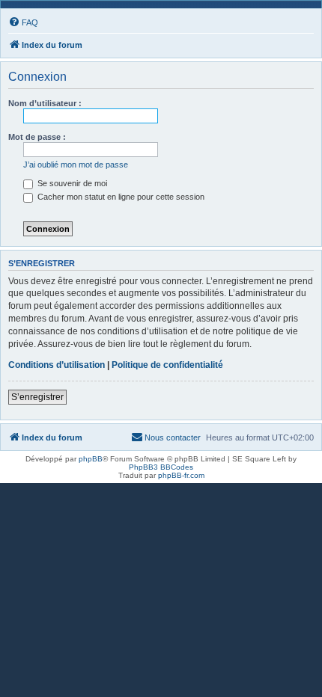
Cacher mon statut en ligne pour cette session (119, 196)
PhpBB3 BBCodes (161, 467)
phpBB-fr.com (181, 475)
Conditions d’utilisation (56, 365)
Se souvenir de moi (71, 183)
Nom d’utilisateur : (45, 103)
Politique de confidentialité (167, 365)
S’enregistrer (37, 397)
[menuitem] (23, 22)
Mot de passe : (37, 136)
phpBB (91, 459)
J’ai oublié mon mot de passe (75, 164)
